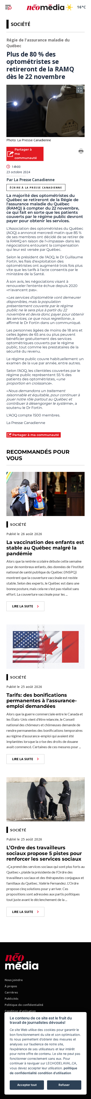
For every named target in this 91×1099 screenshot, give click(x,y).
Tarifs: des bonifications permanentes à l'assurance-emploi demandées (41, 700)
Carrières (11, 992)
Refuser (64, 1085)
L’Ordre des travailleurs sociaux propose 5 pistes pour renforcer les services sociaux (44, 853)
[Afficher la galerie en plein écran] (80, 89)
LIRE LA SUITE (22, 606)
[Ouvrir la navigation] (8, 7)
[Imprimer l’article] (81, 152)
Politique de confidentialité (24, 1005)
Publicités (11, 999)
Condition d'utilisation (20, 1011)
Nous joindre (14, 980)
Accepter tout (27, 1085)
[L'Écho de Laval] (22, 960)
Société (20, 24)
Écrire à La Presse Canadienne (36, 187)
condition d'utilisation (54, 1073)
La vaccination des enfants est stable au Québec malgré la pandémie (45, 548)
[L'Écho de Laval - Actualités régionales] (45, 7)
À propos (11, 986)
